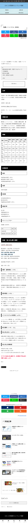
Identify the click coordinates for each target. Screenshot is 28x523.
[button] (25, 272)
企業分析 (4, 367)
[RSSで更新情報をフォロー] (20, 411)
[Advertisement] (14, 19)
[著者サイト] (7, 407)
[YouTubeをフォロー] (20, 407)
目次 (13, 83)
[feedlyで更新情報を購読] (7, 411)
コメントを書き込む (14, 502)
